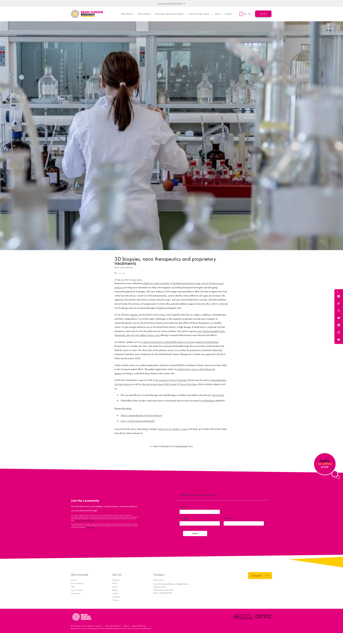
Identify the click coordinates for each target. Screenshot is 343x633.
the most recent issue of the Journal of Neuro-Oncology (169, 384)
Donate (74, 580)
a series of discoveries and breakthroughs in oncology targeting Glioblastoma (180, 342)
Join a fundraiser (77, 583)
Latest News (75, 593)
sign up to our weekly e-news (172, 429)
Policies (126, 626)
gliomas (134, 314)
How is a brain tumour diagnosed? (137, 420)
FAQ (72, 587)
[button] (127, 14)
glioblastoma (208, 400)
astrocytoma (218, 395)
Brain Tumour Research (85, 626)
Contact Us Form (90, 527)
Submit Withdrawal (139, 626)
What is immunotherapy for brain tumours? (141, 415)
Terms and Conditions (113, 626)
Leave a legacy (77, 590)
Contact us (99, 626)
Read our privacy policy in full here (84, 520)
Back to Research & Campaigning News (173, 446)
